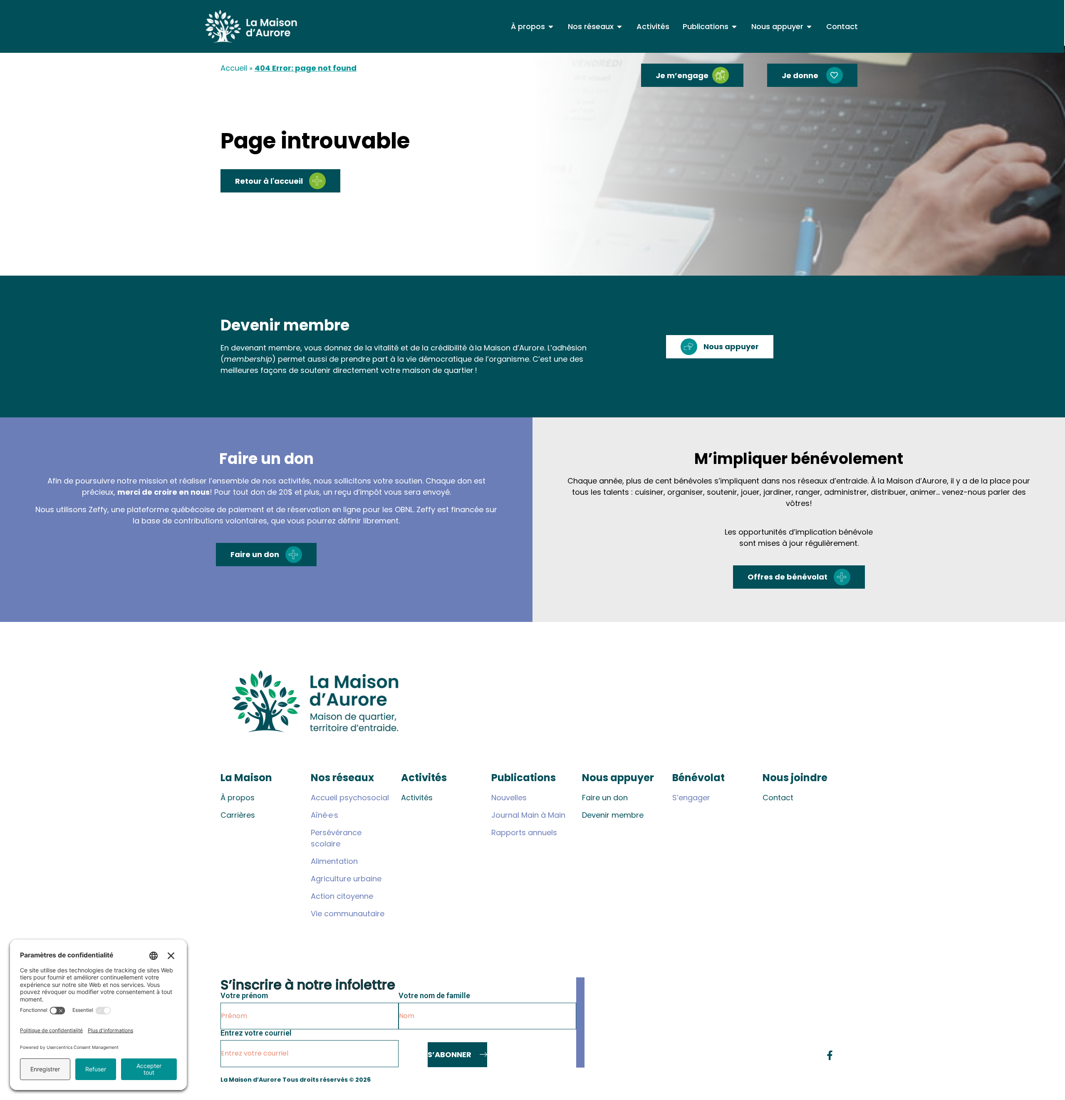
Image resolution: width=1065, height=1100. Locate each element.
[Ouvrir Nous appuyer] (809, 26)
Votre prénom (244, 996)
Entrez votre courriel (256, 1033)
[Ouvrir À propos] (551, 26)
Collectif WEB (732, 1079)
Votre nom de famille (434, 996)
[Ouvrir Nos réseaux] (619, 26)
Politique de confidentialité (801, 1079)
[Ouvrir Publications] (734, 26)
